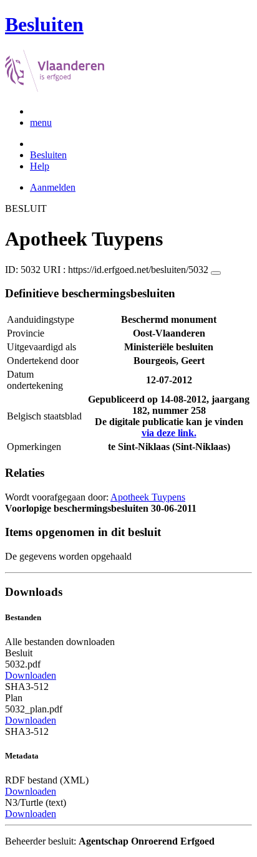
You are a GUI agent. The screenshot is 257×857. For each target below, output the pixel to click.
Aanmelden (52, 187)
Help (39, 166)
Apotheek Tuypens (147, 497)
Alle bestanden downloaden (60, 641)
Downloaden (30, 675)
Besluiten (48, 155)
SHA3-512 (27, 686)
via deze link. (169, 433)
